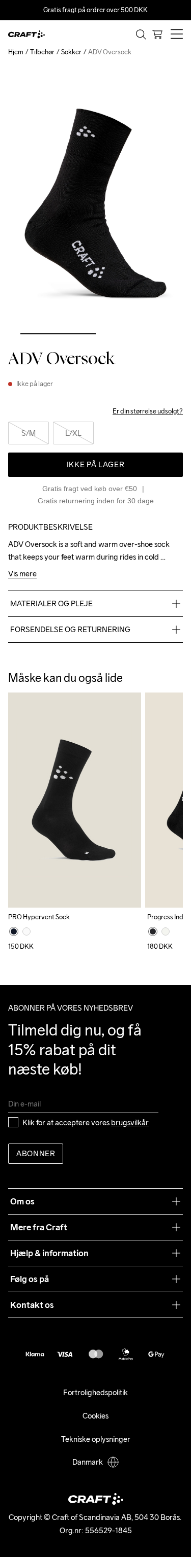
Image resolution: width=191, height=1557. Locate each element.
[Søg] (141, 34)
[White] (26, 931)
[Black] (13, 931)
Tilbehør (42, 52)
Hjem (15, 52)
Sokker (71, 52)
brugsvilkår (130, 1122)
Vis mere (22, 574)
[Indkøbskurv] (157, 34)
